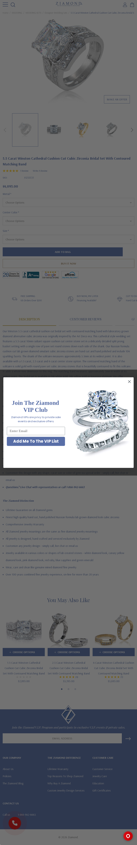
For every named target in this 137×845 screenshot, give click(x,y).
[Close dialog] (129, 381)
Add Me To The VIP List (36, 441)
